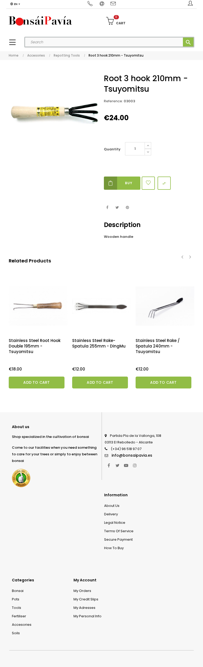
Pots (15, 599)
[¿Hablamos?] (90, 4)
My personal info (87, 616)
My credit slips (85, 599)
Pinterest (127, 207)
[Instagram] (135, 465)
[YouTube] (126, 465)
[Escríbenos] (102, 4)
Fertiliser (19, 616)
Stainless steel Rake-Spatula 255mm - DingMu (99, 343)
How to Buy (114, 547)
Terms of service (118, 531)
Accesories (21, 624)
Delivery (111, 514)
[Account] (190, 4)
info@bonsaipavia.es (132, 455)
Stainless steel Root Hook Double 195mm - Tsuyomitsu (35, 346)
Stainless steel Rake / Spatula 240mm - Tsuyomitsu (158, 346)
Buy (128, 183)
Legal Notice (114, 522)
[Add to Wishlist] (148, 183)
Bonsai (18, 590)
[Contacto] (113, 4)
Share (107, 207)
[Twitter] (117, 465)
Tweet (117, 207)
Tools (16, 607)
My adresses (84, 607)
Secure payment (118, 539)
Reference (113, 101)
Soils (16, 633)
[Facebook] (109, 465)
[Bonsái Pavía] (40, 20)
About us (111, 505)
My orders (82, 590)
